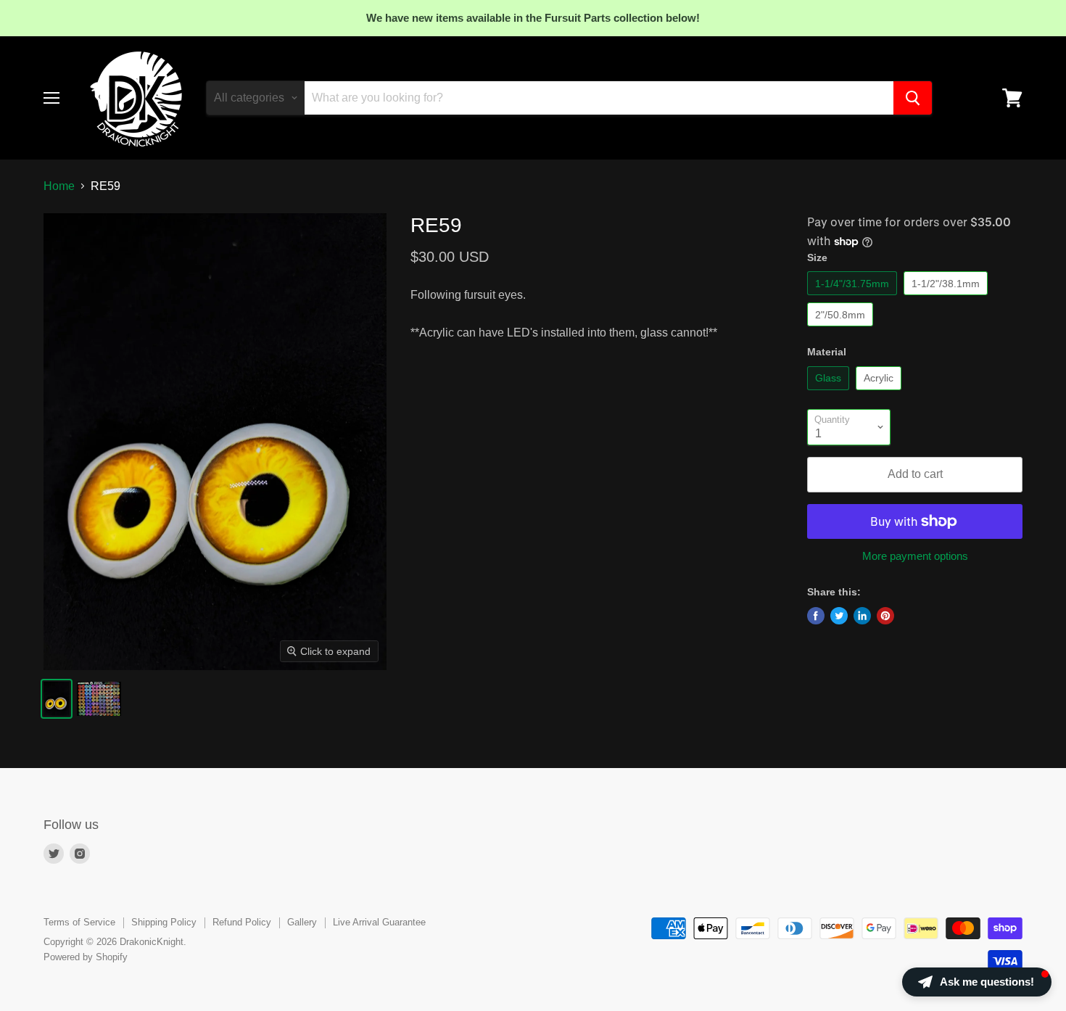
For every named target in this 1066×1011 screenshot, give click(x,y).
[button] (976, 981)
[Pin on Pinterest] (885, 615)
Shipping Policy (164, 922)
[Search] (912, 98)
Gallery (302, 922)
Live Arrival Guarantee (379, 922)
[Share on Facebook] (816, 615)
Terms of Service (79, 922)
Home (59, 186)
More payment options (915, 556)
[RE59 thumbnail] (56, 698)
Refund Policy (241, 922)
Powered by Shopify (86, 957)
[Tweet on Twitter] (839, 615)
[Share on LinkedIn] (862, 615)
